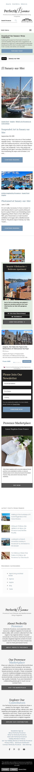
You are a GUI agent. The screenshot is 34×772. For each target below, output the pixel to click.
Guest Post (5, 122)
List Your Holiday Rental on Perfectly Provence (17, 741)
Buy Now (17, 485)
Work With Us (16, 4)
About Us (8, 4)
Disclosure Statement (22, 743)
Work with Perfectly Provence (17, 737)
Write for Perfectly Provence (17, 735)
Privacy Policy (16, 404)
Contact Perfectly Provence (12, 745)
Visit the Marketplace (17, 688)
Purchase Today (17, 51)
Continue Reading (12, 160)
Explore (11, 579)
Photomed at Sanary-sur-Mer (16, 200)
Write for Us (24, 4)
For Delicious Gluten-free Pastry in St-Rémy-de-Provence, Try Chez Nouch (20, 555)
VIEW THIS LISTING (16, 322)
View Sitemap (26, 745)
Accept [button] (5, 769)
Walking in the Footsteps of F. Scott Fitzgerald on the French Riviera (21, 517)
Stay (10, 586)
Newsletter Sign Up (17, 731)
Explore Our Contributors (17, 722)
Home (4, 59)
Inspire (12, 122)
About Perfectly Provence (17, 647)
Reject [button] (14, 769)
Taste (11, 589)
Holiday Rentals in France (17, 739)
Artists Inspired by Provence (11, 193)
